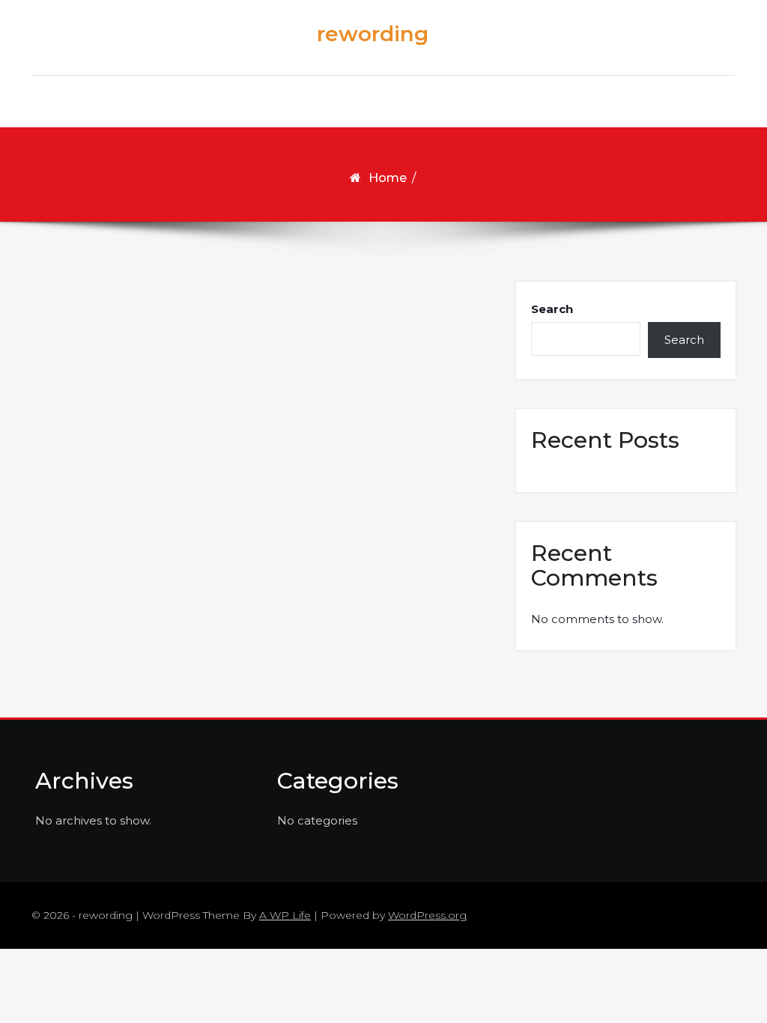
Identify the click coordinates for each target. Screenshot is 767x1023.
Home (388, 178)
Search (552, 309)
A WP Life (285, 915)
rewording (372, 33)
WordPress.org (427, 915)
